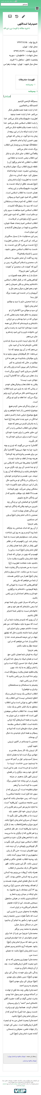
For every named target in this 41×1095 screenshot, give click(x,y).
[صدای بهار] (20, 1090)
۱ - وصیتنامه (30, 84)
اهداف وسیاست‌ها (16, 1083)
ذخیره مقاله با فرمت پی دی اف (16, 28)
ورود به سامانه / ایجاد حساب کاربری (8, 1)
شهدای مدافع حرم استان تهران (17, 1056)
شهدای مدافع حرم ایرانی (29, 1060)
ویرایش (7, 96)
